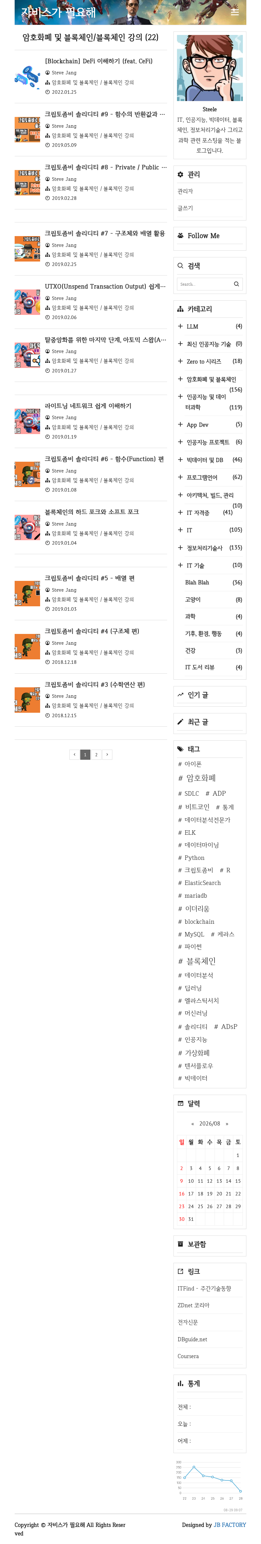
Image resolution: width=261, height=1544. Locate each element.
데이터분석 (199, 975)
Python (195, 858)
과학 (213, 616)
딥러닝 (193, 988)
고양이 (213, 599)
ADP (219, 793)
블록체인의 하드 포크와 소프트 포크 (92, 512)
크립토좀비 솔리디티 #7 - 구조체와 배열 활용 (105, 233)
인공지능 (196, 1039)
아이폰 (193, 764)
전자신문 (188, 1322)
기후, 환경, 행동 (213, 633)
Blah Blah (213, 582)
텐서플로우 (199, 1066)
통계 (228, 807)
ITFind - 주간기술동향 (204, 1288)
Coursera (188, 1356)
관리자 (185, 191)
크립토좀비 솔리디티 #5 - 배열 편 (90, 578)
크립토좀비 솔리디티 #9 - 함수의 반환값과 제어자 (111, 114)
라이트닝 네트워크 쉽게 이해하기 (88, 406)
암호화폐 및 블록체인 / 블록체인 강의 (93, 82)
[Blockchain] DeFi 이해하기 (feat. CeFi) (99, 61)
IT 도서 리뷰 (213, 667)
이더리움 (197, 908)
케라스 (226, 934)
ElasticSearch (203, 883)
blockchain (200, 921)
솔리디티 (196, 1027)
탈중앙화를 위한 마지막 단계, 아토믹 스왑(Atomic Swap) (120, 340)
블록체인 (201, 961)
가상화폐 (197, 1052)
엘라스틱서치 (202, 1000)
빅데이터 (196, 1078)
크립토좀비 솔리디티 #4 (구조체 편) (92, 631)
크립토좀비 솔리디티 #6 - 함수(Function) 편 (104, 459)
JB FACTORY (230, 1524)
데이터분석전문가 (207, 820)
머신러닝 (196, 1013)
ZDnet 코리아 (194, 1305)
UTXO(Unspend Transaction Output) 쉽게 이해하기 (115, 286)
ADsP (229, 1026)
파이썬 (193, 946)
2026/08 (209, 1123)
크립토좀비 (199, 870)
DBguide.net (192, 1339)
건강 (213, 650)
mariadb (196, 895)
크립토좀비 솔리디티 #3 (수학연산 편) (95, 684)
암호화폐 (201, 778)
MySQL (194, 934)
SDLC (192, 793)
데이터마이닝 (202, 845)
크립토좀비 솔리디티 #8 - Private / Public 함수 (109, 167)
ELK (190, 832)
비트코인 (197, 806)
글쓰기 (185, 208)
